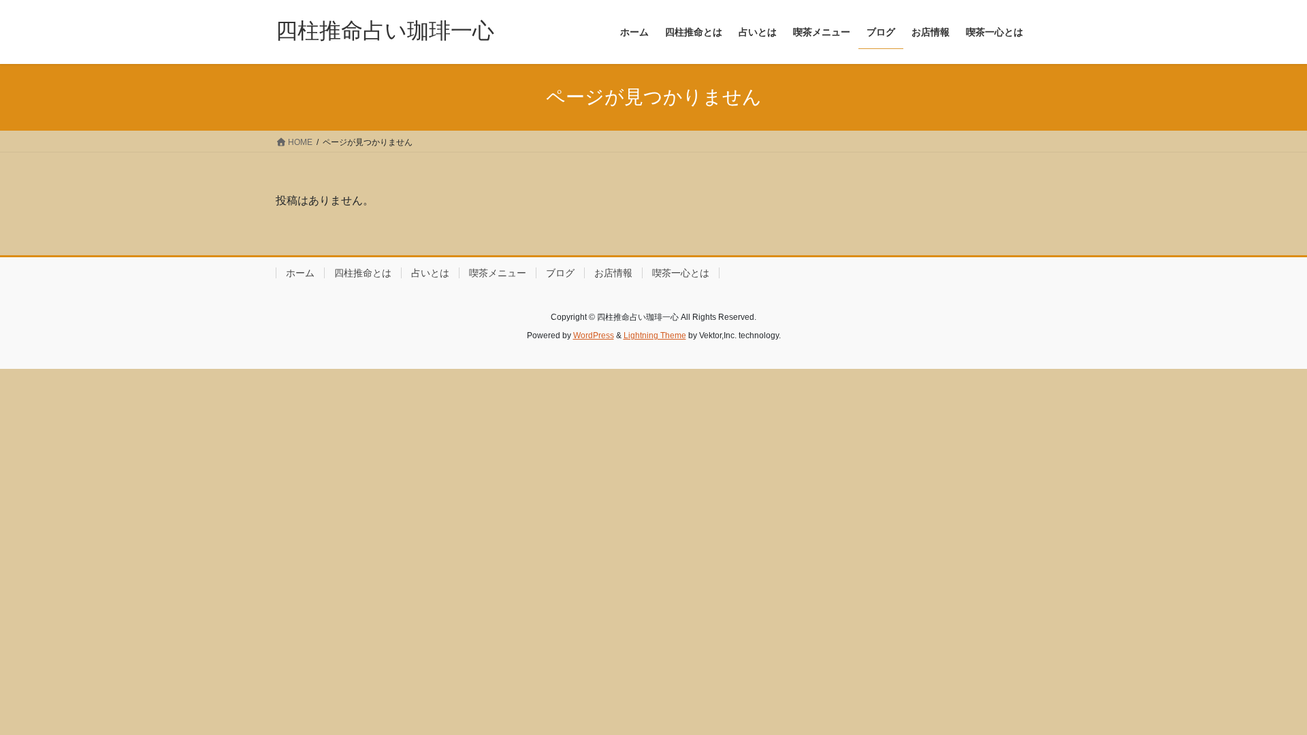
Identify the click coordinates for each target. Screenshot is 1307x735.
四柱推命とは (362, 272)
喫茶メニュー (497, 272)
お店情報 (613, 272)
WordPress (593, 335)
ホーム (300, 272)
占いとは (430, 272)
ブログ (560, 272)
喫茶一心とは (680, 272)
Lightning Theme (655, 335)
